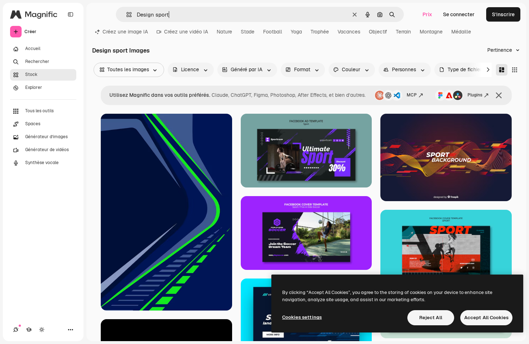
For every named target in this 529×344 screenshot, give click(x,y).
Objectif (378, 31)
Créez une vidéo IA (186, 31)
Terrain (403, 31)
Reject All (430, 317)
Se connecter (459, 14)
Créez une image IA (125, 31)
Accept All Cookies (486, 317)
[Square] (514, 70)
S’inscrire (503, 14)
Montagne (431, 31)
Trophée (320, 31)
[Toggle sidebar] (70, 14)
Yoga (296, 31)
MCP (412, 95)
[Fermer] (498, 95)
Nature (224, 31)
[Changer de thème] (42, 329)
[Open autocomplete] (126, 14)
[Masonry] (501, 70)
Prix (427, 14)
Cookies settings (302, 317)
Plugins (474, 95)
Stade (247, 31)
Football (272, 31)
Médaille (461, 31)
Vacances (349, 31)
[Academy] (29, 329)
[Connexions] (16, 329)
